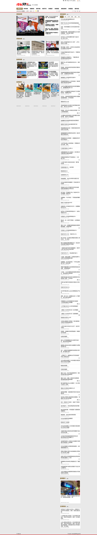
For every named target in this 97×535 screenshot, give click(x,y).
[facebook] (73, 11)
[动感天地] (38, 87)
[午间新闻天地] (55, 87)
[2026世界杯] (43, 68)
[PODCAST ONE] (77, 11)
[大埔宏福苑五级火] (21, 68)
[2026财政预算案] (43, 77)
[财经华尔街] (20, 87)
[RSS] (75, 11)
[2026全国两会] (21, 77)
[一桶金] (46, 87)
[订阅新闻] (79, 11)
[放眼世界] (29, 87)
